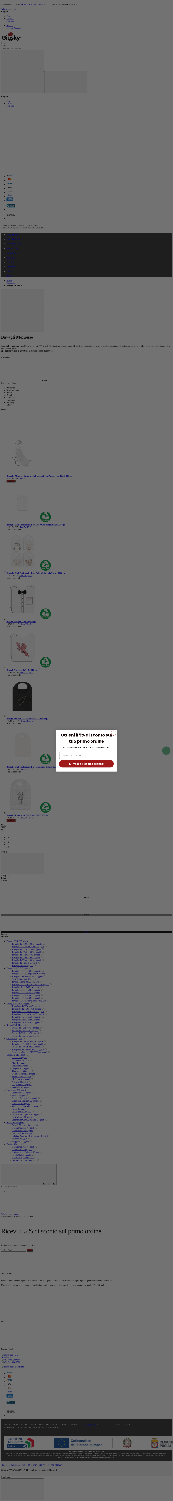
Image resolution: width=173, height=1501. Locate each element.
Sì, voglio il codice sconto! (86, 763)
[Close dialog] (113, 733)
